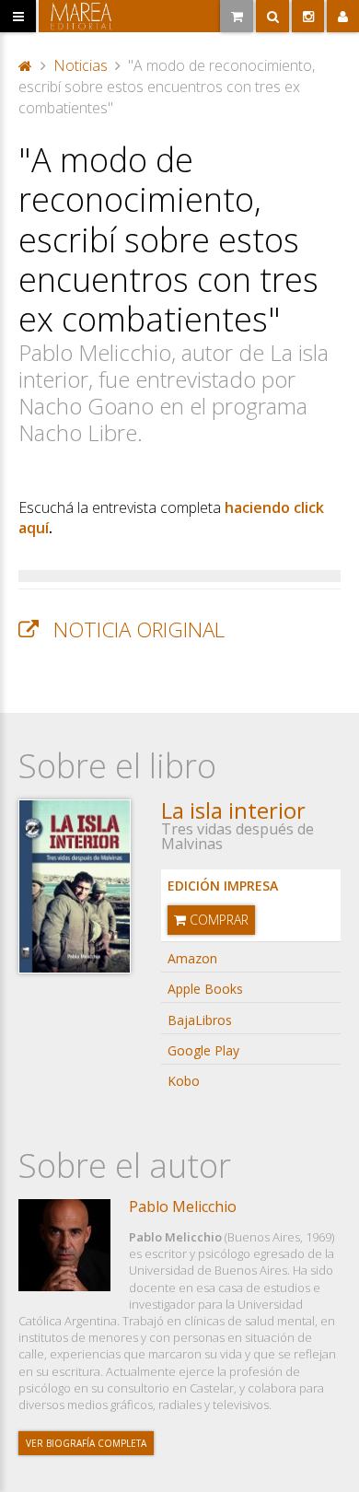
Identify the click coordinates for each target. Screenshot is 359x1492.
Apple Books (205, 988)
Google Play (203, 1050)
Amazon (192, 958)
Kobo (184, 1081)
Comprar (217, 919)
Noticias (80, 65)
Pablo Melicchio (183, 1206)
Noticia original (139, 629)
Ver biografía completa (86, 1443)
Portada (25, 63)
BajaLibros (200, 1020)
